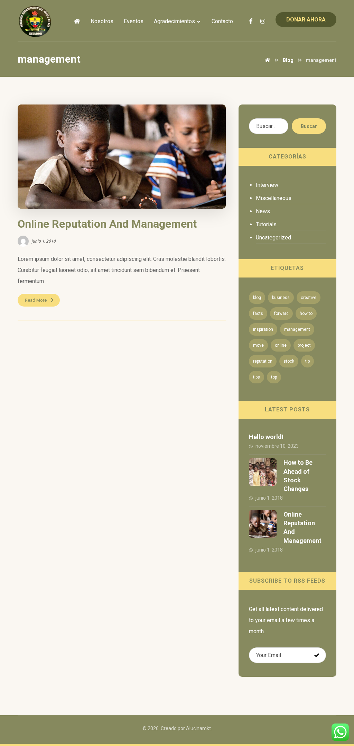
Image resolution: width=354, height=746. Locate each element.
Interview (267, 185)
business (281, 297)
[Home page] (267, 60)
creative (308, 297)
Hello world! (266, 436)
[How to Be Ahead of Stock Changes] (263, 472)
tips (256, 377)
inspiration (263, 329)
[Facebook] (251, 21)
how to (306, 313)
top (274, 377)
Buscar (309, 126)
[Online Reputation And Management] (263, 524)
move (258, 345)
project (304, 345)
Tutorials (266, 224)
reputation (262, 361)
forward (281, 313)
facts (258, 313)
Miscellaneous (273, 198)
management (297, 329)
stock (288, 361)
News (263, 211)
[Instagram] (262, 21)
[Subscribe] (317, 655)
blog (257, 297)
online (281, 345)
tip (307, 361)
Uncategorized (273, 237)
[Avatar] (23, 241)
